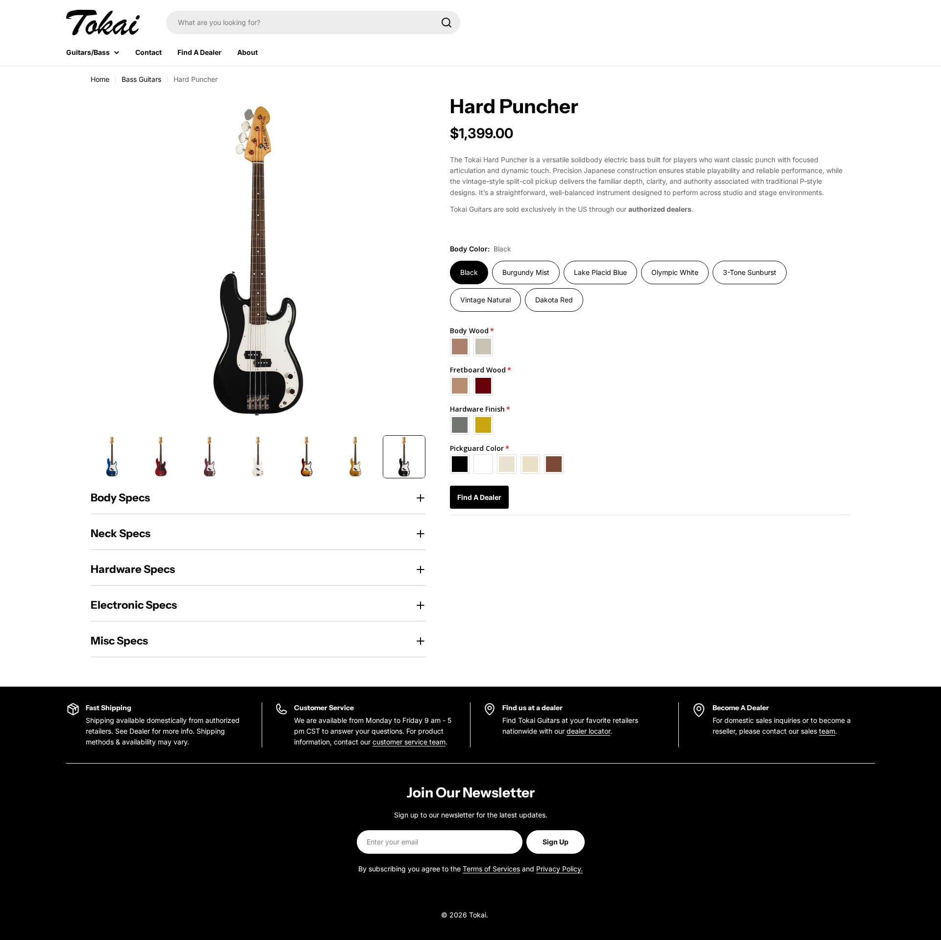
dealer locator (588, 731)
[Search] (446, 22)
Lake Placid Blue (600, 272)
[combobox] (313, 22)
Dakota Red (554, 300)
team (827, 731)
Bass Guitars (141, 79)
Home (100, 79)
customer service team (409, 742)
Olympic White (674, 272)
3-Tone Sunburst (749, 272)
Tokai (477, 915)
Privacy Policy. (559, 869)
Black (469, 272)
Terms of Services (491, 869)
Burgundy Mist (525, 272)
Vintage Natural (485, 300)
